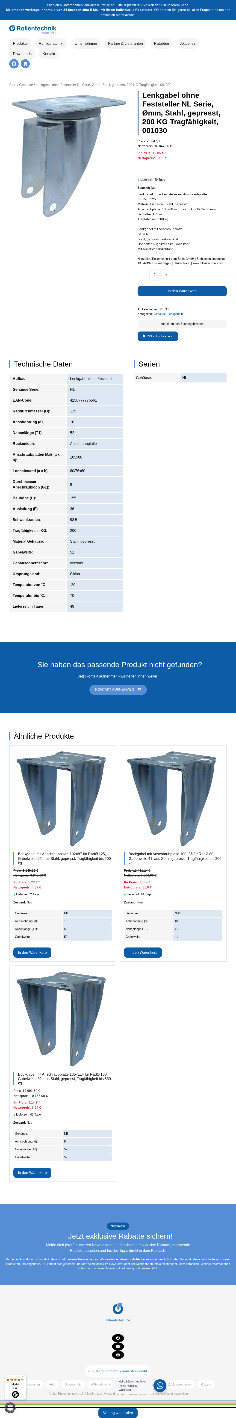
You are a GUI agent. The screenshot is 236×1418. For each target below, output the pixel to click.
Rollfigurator (49, 43)
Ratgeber (161, 43)
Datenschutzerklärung (119, 1268)
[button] (10, 1408)
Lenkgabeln (175, 314)
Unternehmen (86, 43)
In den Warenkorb (182, 291)
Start (12, 85)
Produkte (20, 43)
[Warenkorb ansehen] (25, 63)
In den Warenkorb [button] (32, 952)
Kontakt (49, 54)
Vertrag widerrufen (118, 1413)
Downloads (22, 54)
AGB (155, 1268)
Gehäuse (26, 85)
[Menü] (23, 1378)
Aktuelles (187, 43)
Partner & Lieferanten (125, 43)
